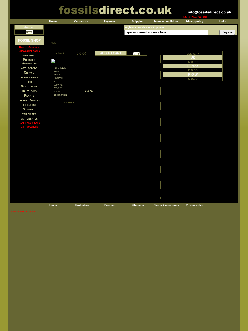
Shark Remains (29, 100)
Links (222, 21)
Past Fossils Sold (29, 122)
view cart (29, 27)
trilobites (29, 114)
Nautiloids (29, 91)
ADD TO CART (110, 53)
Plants (29, 95)
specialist (29, 105)
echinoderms (29, 77)
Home (53, 21)
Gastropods (29, 86)
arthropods (29, 68)
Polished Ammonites (29, 61)
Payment (109, 21)
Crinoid (29, 72)
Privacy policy (194, 21)
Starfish (29, 109)
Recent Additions (29, 47)
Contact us (81, 21)
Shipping (138, 21)
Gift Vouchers (29, 126)
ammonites (29, 55)
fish (29, 82)
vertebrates (29, 118)
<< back (59, 53)
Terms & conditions (166, 21)
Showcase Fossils (29, 50)
